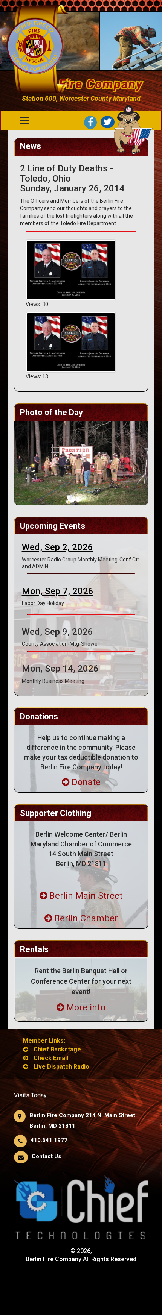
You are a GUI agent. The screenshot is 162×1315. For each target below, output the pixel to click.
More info (85, 1007)
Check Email (51, 1058)
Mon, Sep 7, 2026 (57, 591)
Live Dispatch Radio (61, 1066)
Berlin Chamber (86, 918)
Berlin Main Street (85, 895)
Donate (86, 782)
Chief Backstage (57, 1049)
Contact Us (46, 1156)
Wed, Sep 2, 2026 (57, 547)
